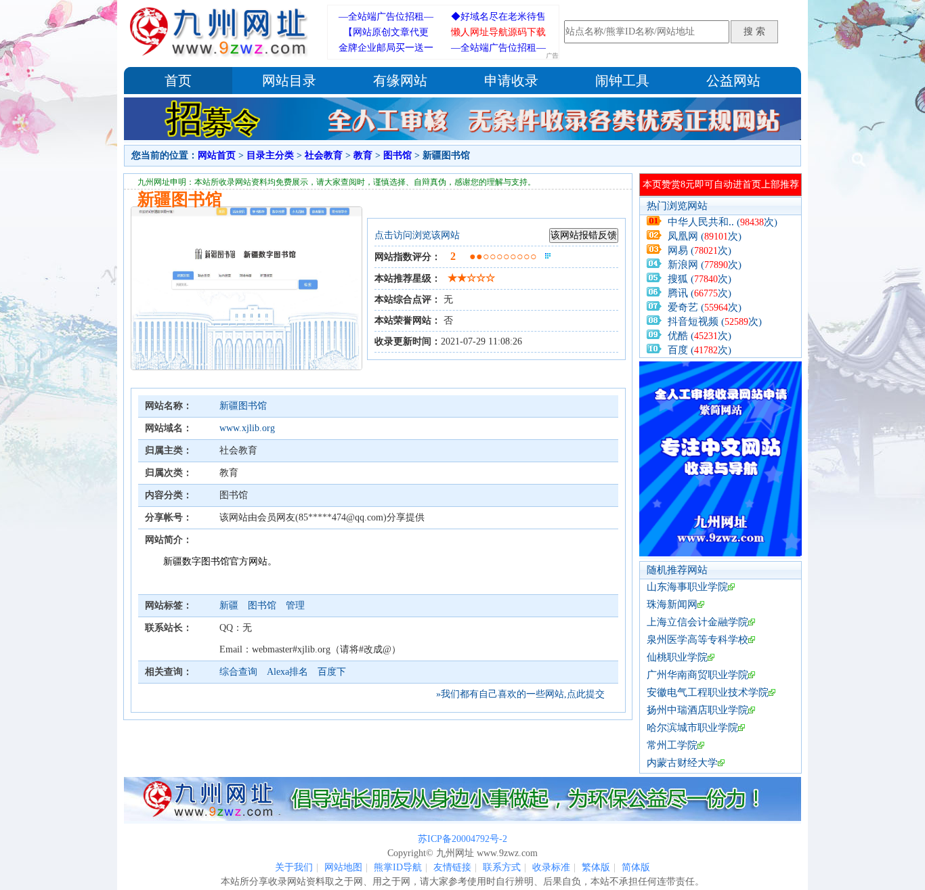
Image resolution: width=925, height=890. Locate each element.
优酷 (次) (699, 335)
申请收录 (511, 80)
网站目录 (289, 80)
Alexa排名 (287, 672)
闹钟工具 (622, 80)
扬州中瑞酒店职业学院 (697, 710)
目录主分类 (270, 155)
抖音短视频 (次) (715, 321)
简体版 (636, 867)
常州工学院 (672, 745)
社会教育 (324, 155)
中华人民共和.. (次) (722, 222)
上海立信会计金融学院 (697, 622)
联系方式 (502, 867)
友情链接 (452, 867)
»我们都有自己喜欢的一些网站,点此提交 (520, 694)
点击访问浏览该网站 (417, 235)
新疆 (230, 605)
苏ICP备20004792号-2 (462, 839)
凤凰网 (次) (704, 236)
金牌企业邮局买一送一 (386, 48)
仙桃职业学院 (677, 657)
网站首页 (217, 155)
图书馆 (397, 155)
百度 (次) (699, 349)
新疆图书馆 (243, 406)
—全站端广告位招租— (386, 17)
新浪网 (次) (704, 264)
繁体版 (596, 867)
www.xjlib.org (247, 428)
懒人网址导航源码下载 (498, 32)
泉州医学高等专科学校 (697, 639)
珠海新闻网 (672, 604)
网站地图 (343, 867)
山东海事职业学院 (687, 586)
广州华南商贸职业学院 (697, 674)
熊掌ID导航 (398, 867)
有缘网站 (400, 80)
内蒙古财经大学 (682, 762)
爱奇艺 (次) (704, 307)
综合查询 (238, 672)
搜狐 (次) (699, 278)
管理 (295, 605)
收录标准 (551, 867)
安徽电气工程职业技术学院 (708, 692)
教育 (362, 155)
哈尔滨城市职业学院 (692, 727)
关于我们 (294, 867)
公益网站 (733, 80)
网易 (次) (699, 250)
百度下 (332, 672)
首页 (178, 80)
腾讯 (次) (699, 293)
